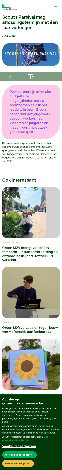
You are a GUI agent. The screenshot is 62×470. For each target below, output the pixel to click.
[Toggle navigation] (56, 7)
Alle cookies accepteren (18, 454)
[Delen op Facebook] (5, 53)
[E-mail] (5, 71)
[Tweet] (5, 62)
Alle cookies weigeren (17, 463)
